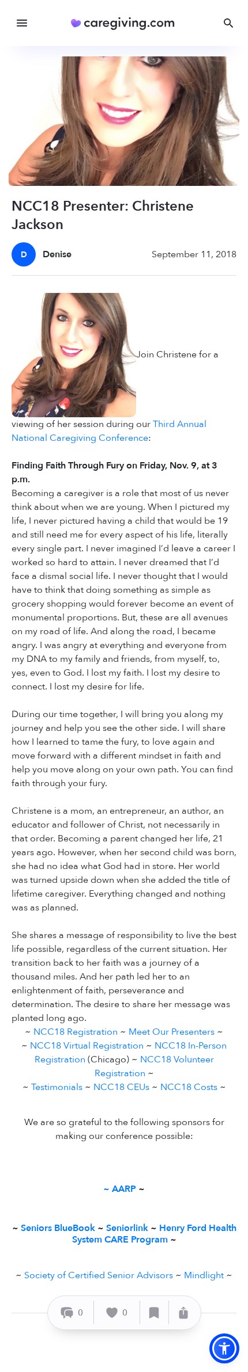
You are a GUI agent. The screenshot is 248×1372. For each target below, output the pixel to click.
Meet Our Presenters (172, 1032)
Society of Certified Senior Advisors (98, 1275)
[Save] (154, 1312)
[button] (224, 1348)
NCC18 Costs (188, 1087)
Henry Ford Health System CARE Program (154, 1233)
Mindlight (204, 1275)
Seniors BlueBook (58, 1228)
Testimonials (56, 1087)
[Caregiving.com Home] (126, 23)
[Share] (183, 1312)
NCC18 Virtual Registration (87, 1045)
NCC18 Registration (75, 1032)
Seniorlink (127, 1228)
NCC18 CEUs (121, 1087)
